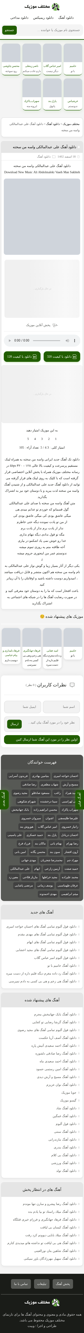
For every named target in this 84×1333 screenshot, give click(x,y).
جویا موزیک (68, 1092)
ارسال (14, 724)
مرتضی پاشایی (24, 885)
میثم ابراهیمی (69, 894)
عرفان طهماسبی (68, 885)
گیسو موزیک (68, 1100)
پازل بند (52, 835)
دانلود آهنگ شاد (66, 1108)
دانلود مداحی (19, 17)
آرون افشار (71, 852)
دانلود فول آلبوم (66, 1124)
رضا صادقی (29, 784)
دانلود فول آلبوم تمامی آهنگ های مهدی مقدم (47, 934)
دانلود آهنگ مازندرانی (62, 1139)
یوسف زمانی (45, 885)
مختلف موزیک (71, 124)
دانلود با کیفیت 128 (19, 356)
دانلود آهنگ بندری (65, 1147)
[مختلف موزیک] (42, 7)
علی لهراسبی (70, 801)
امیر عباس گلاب (47, 826)
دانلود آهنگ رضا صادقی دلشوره (55, 1053)
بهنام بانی (56, 843)
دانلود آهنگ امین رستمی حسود (56, 1069)
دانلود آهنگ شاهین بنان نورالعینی (55, 1251)
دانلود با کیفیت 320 (59, 356)
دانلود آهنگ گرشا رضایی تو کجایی (54, 1022)
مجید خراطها (49, 877)
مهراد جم (72, 860)
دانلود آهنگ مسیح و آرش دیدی (56, 1077)
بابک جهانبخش (20, 809)
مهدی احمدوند (48, 894)
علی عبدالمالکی (20, 868)
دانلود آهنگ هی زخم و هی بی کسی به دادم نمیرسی (42, 981)
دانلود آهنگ (66, 17)
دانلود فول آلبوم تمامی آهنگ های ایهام (51, 942)
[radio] (55, 438)
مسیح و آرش (70, 784)
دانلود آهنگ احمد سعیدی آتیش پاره (53, 1045)
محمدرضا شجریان (51, 860)
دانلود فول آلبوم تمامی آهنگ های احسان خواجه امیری (41, 926)
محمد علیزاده (70, 877)
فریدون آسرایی (18, 776)
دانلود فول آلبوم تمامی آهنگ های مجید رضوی (46, 1030)
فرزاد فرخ (24, 843)
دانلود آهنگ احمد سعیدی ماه (58, 1061)
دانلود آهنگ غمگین (64, 1116)
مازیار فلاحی (30, 877)
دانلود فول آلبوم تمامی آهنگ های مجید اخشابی (46, 950)
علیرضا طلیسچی (68, 818)
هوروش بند (26, 826)
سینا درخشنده (48, 801)
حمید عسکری (34, 835)
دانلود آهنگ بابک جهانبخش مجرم (55, 1014)
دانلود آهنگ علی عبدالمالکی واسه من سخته (44, 147)
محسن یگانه (37, 852)
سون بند (55, 852)
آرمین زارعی (52, 868)
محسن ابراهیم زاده (45, 809)
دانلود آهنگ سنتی (65, 1131)
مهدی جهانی (28, 860)
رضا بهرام (72, 843)
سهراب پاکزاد (70, 809)
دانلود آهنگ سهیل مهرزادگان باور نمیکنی (50, 1258)
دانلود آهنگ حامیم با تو (61, 965)
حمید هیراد (71, 793)
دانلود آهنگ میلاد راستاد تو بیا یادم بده (52, 1211)
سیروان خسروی (31, 818)
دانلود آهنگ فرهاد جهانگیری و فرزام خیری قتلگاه (44, 1219)
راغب (57, 793)
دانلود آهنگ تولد (66, 1171)
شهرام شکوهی (26, 801)
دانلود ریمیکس (43, 17)
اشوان (49, 818)
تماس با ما (21, 1284)
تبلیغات (41, 1284)
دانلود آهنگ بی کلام (63, 1155)
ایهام (37, 868)
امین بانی (20, 852)
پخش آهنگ (63, 1284)
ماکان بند (40, 843)
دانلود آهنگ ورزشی (63, 1163)
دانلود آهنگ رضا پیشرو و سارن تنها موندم (49, 1204)
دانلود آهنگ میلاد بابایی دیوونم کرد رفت (50, 1235)
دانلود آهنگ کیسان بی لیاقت (58, 1227)
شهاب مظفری (49, 784)
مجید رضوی (20, 793)
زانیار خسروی (70, 826)
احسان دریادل (69, 835)
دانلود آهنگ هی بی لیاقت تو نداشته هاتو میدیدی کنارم (41, 1243)
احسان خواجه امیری (66, 776)
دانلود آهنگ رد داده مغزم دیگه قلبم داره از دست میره (41, 973)
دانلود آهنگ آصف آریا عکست (57, 1038)
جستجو (9, 30)
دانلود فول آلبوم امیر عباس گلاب (55, 958)
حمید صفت (71, 868)
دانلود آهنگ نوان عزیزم (61, 1084)
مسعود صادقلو (41, 793)
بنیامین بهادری (40, 776)
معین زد (13, 877)
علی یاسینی (15, 835)
